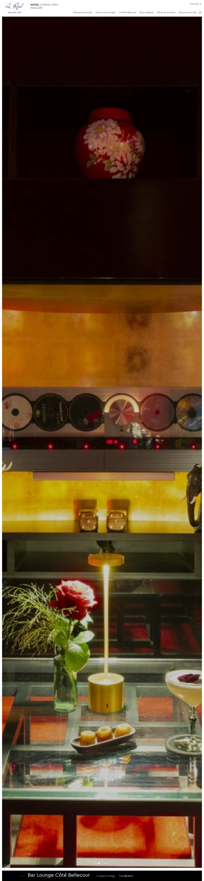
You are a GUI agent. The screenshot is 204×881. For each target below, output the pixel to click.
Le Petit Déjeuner (127, 12)
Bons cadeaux (146, 12)
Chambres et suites (82, 12)
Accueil (23, 876)
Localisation (126, 876)
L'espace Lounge (105, 876)
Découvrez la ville (187, 12)
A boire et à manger (105, 12)
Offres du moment (166, 12)
